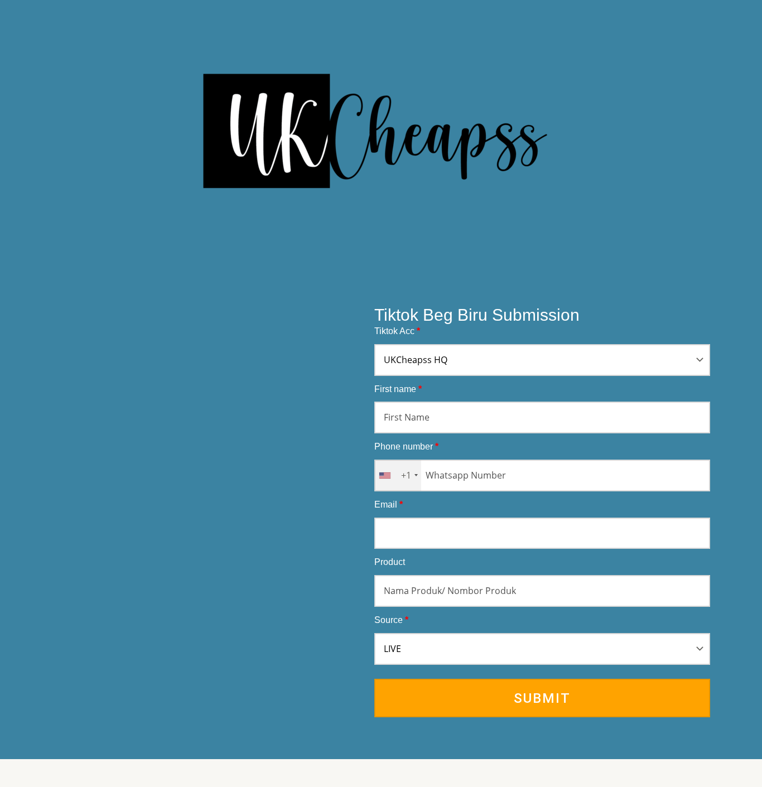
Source (391, 620)
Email (388, 504)
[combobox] (398, 475)
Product (389, 562)
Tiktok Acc (397, 331)
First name (398, 389)
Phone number (406, 446)
